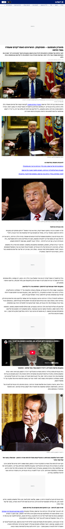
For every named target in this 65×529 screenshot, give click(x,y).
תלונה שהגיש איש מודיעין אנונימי (13, 511)
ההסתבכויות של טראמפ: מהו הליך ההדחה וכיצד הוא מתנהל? (43, 166)
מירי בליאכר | (60, 60)
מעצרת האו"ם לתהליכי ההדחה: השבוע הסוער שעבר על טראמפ (42, 170)
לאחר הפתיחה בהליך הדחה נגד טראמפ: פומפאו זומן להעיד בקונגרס (41, 174)
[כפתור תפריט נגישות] (2, 447)
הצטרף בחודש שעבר (34, 105)
